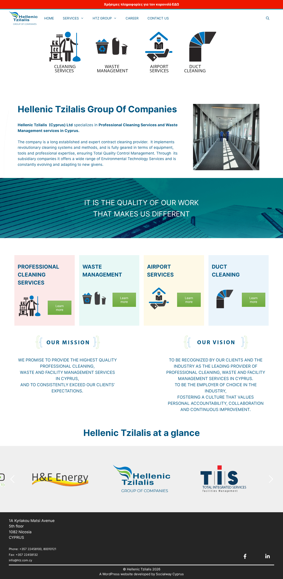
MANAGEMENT (112, 70)
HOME (49, 18)
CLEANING (65, 66)
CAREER (132, 18)
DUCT (195, 66)
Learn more (59, 307)
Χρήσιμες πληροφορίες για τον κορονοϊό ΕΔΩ (141, 4)
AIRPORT (159, 66)
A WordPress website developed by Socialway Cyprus (141, 574)
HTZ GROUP (102, 18)
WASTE (112, 66)
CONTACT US (158, 18)
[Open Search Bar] (267, 18)
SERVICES (71, 18)
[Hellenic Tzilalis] (23, 18)
